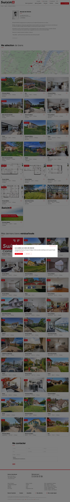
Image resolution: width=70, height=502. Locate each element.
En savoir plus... (21, 251)
